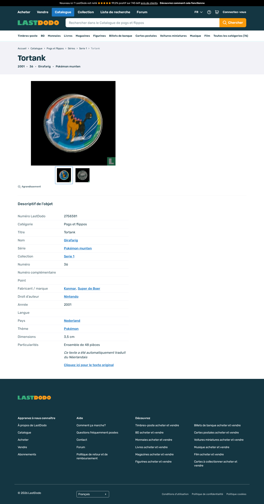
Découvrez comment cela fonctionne (182, 3)
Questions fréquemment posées (97, 432)
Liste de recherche (115, 12)
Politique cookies (236, 494)
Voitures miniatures (173, 35)
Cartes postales (146, 35)
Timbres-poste (28, 35)
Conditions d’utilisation (175, 494)
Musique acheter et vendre (211, 447)
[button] (217, 12)
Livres (68, 35)
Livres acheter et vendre (151, 447)
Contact (82, 440)
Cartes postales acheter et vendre (216, 432)
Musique (195, 35)
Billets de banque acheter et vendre (217, 425)
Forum (142, 12)
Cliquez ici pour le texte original (89, 365)
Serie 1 (69, 256)
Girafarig (44, 66)
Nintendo (71, 296)
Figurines (99, 35)
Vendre (42, 12)
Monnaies (54, 35)
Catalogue (63, 12)
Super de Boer (89, 288)
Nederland (72, 321)
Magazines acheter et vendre (154, 454)
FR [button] (196, 12)
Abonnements (27, 454)
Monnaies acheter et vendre (153, 440)
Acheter (24, 12)
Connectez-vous (234, 12)
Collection (86, 12)
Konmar (70, 288)
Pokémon (71, 329)
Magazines (83, 35)
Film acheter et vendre (209, 454)
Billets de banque (120, 35)
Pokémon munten (68, 66)
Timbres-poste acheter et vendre (157, 425)
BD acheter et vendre (149, 432)
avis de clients (149, 3)
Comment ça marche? (91, 425)
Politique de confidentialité (207, 494)
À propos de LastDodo (32, 425)
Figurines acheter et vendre (153, 461)
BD (43, 35)
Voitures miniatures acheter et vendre (219, 440)
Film (207, 35)
